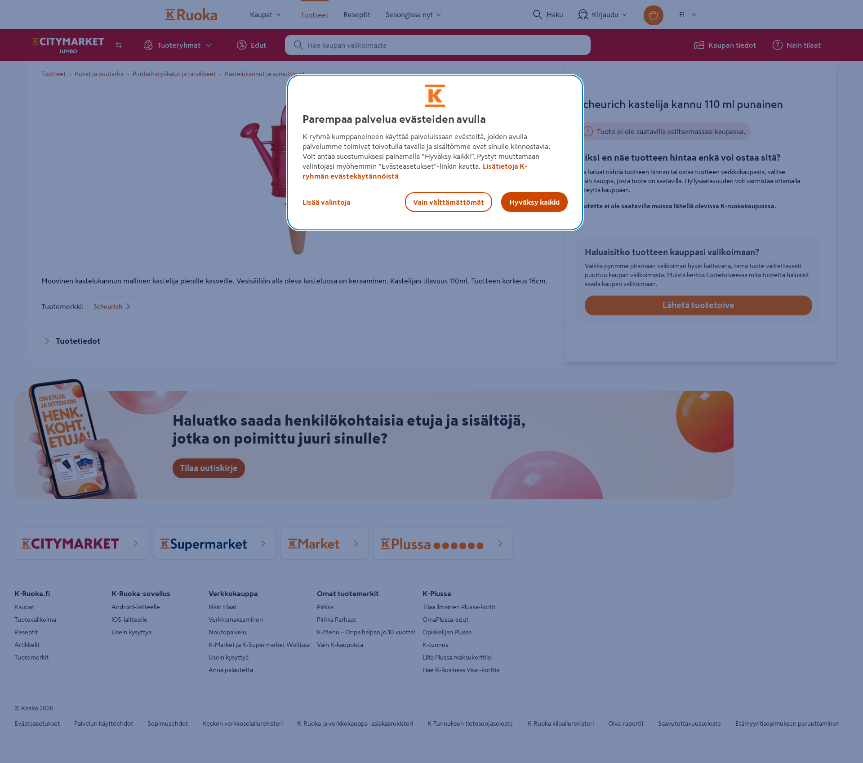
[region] (435, 152)
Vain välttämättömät (448, 202)
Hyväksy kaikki (534, 202)
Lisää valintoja (326, 202)
